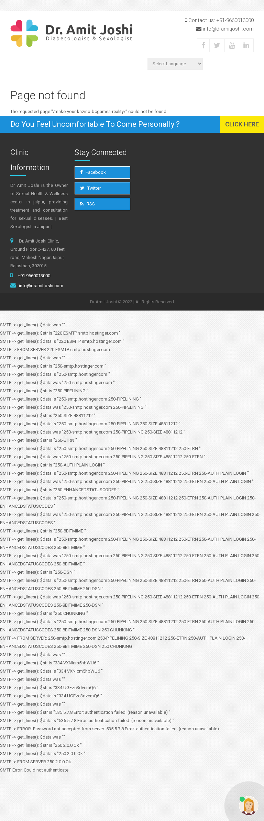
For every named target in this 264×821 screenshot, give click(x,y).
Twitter (93, 188)
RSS (90, 203)
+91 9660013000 (34, 275)
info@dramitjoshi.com (41, 285)
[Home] (71, 33)
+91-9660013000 (235, 20)
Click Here (242, 124)
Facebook (95, 172)
